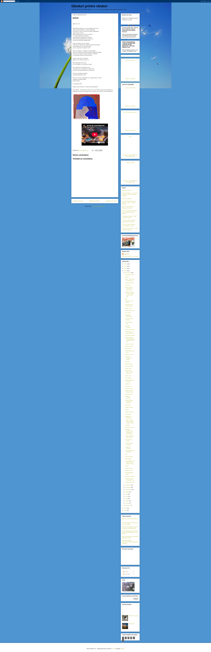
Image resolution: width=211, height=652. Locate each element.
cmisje (113, 648)
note (126, 454)
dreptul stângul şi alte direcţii (129, 436)
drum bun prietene (128, 326)
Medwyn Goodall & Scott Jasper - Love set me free (130, 294)
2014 (125, 268)
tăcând (127, 277)
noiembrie (128, 485)
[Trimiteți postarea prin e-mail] (92, 150)
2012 (125, 508)
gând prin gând (129, 346)
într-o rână (128, 312)
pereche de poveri (130, 60)
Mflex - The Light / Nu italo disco (130, 279)
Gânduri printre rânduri (89, 6)
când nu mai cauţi (133, 615)
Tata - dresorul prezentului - (130, 112)
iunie (126, 496)
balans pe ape (128, 364)
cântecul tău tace (129, 412)
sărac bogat (128, 458)
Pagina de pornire (94, 201)
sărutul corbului (129, 366)
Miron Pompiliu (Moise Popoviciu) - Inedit (128, 207)
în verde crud (128, 386)
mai (126, 498)
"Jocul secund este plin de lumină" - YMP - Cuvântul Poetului (129, 203)
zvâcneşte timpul (129, 274)
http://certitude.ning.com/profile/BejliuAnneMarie (130, 537)
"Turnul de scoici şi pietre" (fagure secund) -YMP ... (129, 221)
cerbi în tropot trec (130, 329)
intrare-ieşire (128, 368)
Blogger (122, 648)
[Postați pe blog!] (97, 150)
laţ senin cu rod (129, 354)
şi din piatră (128, 414)
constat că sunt (129, 470)
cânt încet (127, 285)
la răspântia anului (130, 310)
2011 (125, 510)
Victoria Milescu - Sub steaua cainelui (129, 402)
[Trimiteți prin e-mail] (95, 150)
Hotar (130, 136)
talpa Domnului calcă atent (129, 305)
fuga (126, 298)
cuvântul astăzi (129, 407)
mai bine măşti (129, 456)
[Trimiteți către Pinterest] (102, 150)
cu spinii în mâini (129, 344)
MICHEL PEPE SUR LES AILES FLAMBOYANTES (130, 339)
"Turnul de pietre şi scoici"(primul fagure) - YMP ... (129, 225)
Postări (126, 571)
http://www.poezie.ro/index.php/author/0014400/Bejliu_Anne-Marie (130, 532)
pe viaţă (127, 361)
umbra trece (128, 375)
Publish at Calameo (130, 78)
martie (127, 503)
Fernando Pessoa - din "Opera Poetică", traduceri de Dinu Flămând (130, 194)
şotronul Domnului (130, 482)
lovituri (126, 466)
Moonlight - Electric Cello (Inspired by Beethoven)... (129, 431)
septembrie (128, 489)
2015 (125, 266)
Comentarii (127, 574)
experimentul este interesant (129, 451)
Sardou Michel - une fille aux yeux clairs (129, 289)
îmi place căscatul (129, 476)
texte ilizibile (128, 378)
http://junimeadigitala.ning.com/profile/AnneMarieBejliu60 (130, 527)
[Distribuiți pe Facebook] (100, 150)
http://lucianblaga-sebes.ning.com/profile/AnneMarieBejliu (130, 542)
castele (127, 409)
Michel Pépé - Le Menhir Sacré (129, 332)
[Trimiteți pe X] (98, 150)
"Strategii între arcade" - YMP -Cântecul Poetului (130, 229)
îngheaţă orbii (128, 394)
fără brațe (131, 623)
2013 (125, 270)
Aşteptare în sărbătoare (128, 417)
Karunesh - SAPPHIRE (128, 315)
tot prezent (128, 405)
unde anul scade (129, 282)
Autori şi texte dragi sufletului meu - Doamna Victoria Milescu (129, 212)
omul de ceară (129, 388)
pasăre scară (128, 308)
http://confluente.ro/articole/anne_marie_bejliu (130, 523)
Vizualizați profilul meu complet (130, 256)
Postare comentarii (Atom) (98, 206)
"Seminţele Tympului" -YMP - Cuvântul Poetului (129, 217)
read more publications (131, 155)
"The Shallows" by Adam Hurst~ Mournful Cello (129, 462)
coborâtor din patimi (128, 440)
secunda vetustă (130, 162)
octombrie (128, 487)
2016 (125, 264)
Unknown (126, 254)
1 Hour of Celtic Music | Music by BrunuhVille (129, 421)
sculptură (127, 425)
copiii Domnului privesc (129, 319)
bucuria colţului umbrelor (129, 444)
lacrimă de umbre (129, 427)
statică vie (127, 384)
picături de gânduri (127, 198)
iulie (126, 494)
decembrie (128, 272)
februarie (127, 505)
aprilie (127, 500)
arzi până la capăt (129, 335)
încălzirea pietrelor (128, 397)
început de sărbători (128, 447)
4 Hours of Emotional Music (128, 358)
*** (122, 607)
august (127, 491)
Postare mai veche (111, 201)
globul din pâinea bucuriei (129, 381)
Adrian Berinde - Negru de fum (129, 391)
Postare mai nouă (78, 201)
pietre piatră (128, 348)
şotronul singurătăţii (130, 87)
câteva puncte (128, 468)
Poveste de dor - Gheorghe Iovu (129, 479)
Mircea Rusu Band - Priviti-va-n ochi (129, 372)
